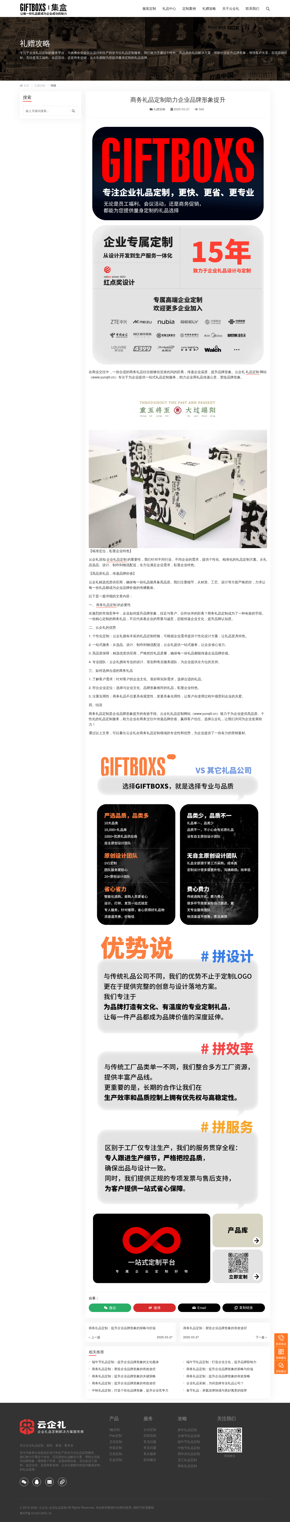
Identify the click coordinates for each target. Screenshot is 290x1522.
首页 (26, 85)
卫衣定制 (115, 1441)
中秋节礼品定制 (189, 1447)
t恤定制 (114, 1429)
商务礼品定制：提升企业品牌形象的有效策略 (218, 1376)
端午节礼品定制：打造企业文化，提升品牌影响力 (221, 1362)
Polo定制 (115, 1435)
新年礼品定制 (187, 1429)
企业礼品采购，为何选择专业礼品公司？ (215, 1383)
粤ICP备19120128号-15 (36, 1513)
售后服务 (150, 1453)
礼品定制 (252, 371)
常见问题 (150, 1441)
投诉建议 (150, 1459)
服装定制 (149, 8)
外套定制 (115, 1447)
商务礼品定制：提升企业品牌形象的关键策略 (124, 1376)
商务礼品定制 (106, 604)
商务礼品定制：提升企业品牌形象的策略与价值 (219, 1369)
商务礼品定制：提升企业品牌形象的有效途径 (124, 1383)
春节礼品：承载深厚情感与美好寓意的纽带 (216, 1390)
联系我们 (252, 8)
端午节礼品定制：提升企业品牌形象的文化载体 (125, 1362)
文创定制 (115, 1453)
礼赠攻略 (209, 8)
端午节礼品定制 (189, 1441)
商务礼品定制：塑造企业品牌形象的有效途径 (124, 1369)
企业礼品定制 (116, 559)
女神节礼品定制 (189, 1435)
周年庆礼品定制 (189, 1453)
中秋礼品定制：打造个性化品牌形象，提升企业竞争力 (130, 1390)
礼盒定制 (115, 1459)
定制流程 (150, 1435)
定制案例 (189, 8)
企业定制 (150, 1429)
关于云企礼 (230, 8)
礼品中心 (169, 8)
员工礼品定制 (187, 1459)
